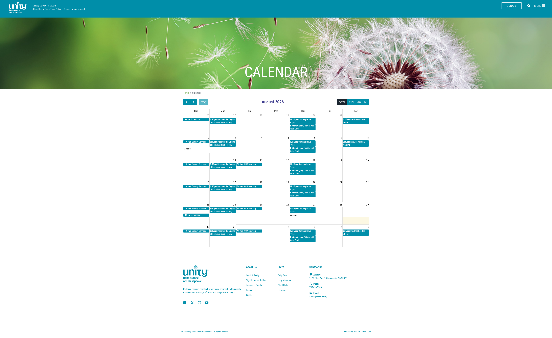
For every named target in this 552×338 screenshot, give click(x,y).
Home (186, 92)
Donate (511, 5)
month (342, 101)
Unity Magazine (284, 280)
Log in (249, 295)
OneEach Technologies (362, 332)
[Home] (18, 8)
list (365, 101)
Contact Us (251, 290)
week (351, 101)
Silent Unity (283, 285)
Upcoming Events (254, 285)
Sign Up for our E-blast (256, 280)
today (204, 101)
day (359, 101)
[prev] (186, 102)
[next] (193, 102)
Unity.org (281, 290)
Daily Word (282, 275)
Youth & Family (252, 275)
